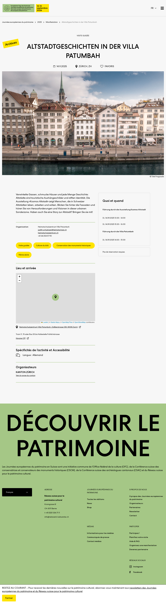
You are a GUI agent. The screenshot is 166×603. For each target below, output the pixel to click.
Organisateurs (136, 503)
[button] (19, 277)
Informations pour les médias (100, 533)
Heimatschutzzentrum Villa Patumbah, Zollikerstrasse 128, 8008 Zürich (48, 327)
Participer (134, 526)
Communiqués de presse (98, 537)
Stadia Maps (55, 322)
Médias (90, 526)
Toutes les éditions (95, 499)
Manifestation (52, 22)
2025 (39, 22)
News (89, 503)
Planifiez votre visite (138, 537)
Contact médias (94, 541)
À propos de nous (138, 489)
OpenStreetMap (80, 322)
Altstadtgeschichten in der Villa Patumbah (79, 22)
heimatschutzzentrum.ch (48, 233)
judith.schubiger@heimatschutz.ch (52, 230)
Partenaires (134, 507)
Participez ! (134, 533)
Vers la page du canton (25, 375)
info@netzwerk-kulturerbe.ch (56, 517)
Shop (89, 507)
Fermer (9, 597)
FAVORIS (109, 66)
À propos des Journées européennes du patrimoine (146, 497)
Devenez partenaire (138, 549)
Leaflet (45, 322)
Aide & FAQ (134, 541)
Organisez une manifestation (143, 545)
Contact (133, 515)
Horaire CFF (21, 338)
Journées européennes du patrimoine (17, 22)
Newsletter (134, 511)
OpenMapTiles (67, 322)
